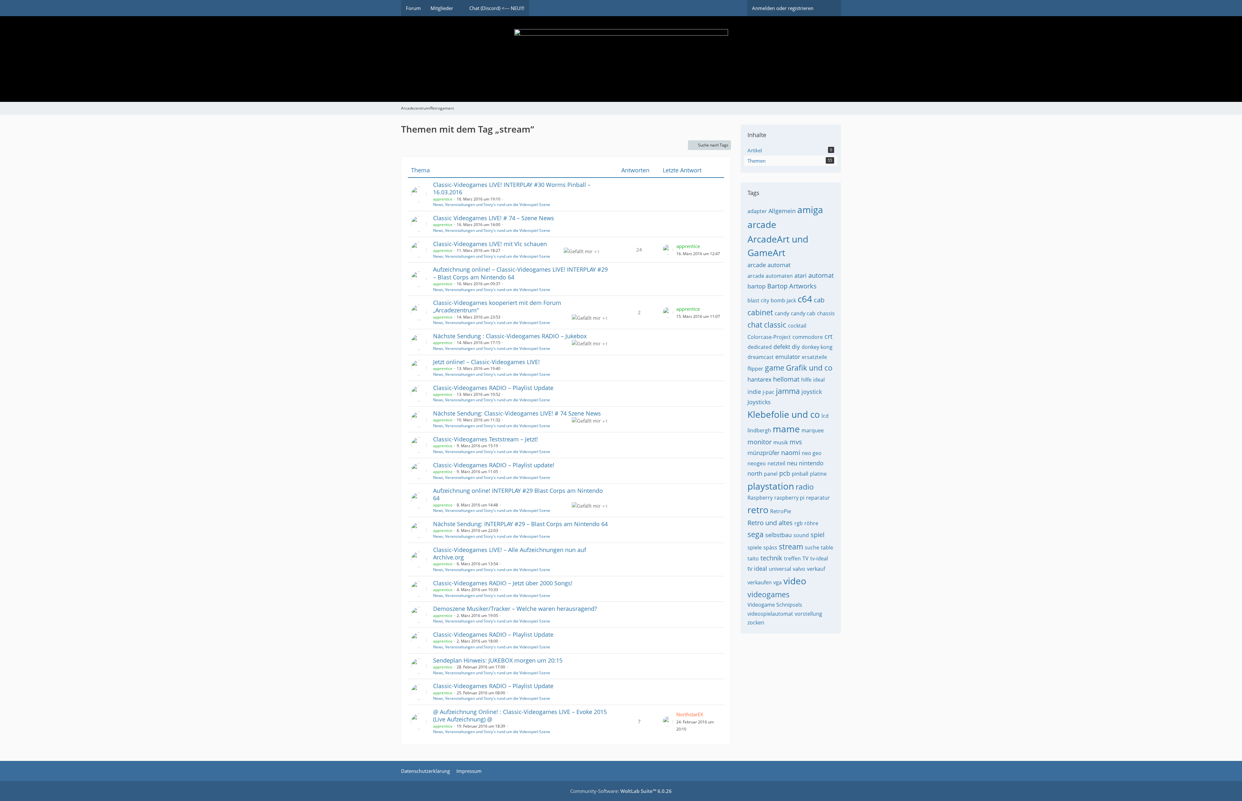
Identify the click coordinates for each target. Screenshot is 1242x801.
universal (780, 568)
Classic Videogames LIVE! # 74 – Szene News (493, 218)
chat (754, 324)
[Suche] (829, 8)
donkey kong (817, 347)
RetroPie (780, 511)
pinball (800, 473)
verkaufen (759, 582)
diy (796, 347)
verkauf (816, 568)
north (754, 473)
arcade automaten (770, 275)
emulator (787, 357)
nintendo (811, 463)
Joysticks (759, 402)
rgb (798, 523)
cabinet (760, 312)
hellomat (786, 379)
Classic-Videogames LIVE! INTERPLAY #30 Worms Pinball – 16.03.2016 (512, 188)
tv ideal (757, 568)
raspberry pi (789, 497)
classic (775, 324)
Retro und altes (770, 522)
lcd (825, 415)
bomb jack (783, 300)
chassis (826, 313)
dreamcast (760, 357)
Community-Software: (621, 791)
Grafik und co (809, 368)
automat (821, 275)
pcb (784, 473)
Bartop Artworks (792, 286)
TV (805, 558)
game (774, 368)
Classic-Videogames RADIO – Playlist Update (493, 388)
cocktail (797, 325)
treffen (792, 558)
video (794, 581)
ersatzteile (814, 357)
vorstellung (808, 613)
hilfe (806, 379)
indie (754, 391)
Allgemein (782, 211)
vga (777, 582)
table (827, 547)
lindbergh (759, 430)
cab (819, 300)
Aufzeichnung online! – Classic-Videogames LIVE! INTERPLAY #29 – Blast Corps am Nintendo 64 (520, 273)
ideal (819, 379)
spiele (754, 547)
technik (771, 558)
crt (828, 336)
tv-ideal (819, 558)
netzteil (776, 463)
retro (757, 509)
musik (780, 442)
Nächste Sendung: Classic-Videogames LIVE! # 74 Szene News (517, 413)
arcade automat (768, 265)
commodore (807, 337)
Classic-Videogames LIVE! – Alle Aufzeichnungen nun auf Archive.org (509, 553)
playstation (770, 486)
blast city (758, 300)
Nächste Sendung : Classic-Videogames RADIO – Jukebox (510, 336)
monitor (759, 442)
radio (805, 487)
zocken (755, 622)
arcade (761, 224)
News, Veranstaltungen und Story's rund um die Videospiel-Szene (491, 204)
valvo (799, 568)
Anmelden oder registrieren (782, 8)
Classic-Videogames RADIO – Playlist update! (493, 465)
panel (771, 473)
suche (812, 547)
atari (800, 275)
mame (786, 429)
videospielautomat (770, 613)
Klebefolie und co (783, 414)
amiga (810, 209)
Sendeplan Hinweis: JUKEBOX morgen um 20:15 (497, 660)
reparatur (818, 497)
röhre (811, 523)
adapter (757, 211)
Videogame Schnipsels (774, 604)
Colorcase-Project (769, 337)
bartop (756, 286)
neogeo (756, 463)
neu (792, 463)
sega (755, 534)
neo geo (812, 453)
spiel (817, 534)
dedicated (759, 347)
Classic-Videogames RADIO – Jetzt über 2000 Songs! (502, 583)
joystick (811, 391)
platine (818, 473)
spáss (770, 547)
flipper (755, 368)
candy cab (803, 313)
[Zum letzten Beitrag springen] (668, 249)
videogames (768, 594)
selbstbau (778, 535)
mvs (796, 442)
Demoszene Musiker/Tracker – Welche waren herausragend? (515, 608)
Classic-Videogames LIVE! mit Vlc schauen (490, 244)
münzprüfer (763, 453)
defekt (781, 347)
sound (801, 535)
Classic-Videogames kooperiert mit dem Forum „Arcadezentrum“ (497, 306)
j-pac (768, 391)
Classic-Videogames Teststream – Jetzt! (485, 439)
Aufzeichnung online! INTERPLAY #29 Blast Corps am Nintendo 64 (518, 494)
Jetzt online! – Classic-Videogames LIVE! (486, 362)
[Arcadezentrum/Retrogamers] (621, 59)
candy (782, 313)
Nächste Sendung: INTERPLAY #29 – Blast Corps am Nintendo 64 (520, 524)
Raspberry (760, 497)
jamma (788, 391)
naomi (790, 452)
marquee (812, 430)
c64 (805, 299)
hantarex (759, 379)
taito (753, 558)
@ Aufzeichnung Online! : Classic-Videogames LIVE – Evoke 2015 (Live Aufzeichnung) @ (520, 715)
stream (791, 546)
